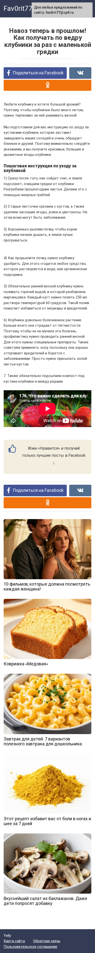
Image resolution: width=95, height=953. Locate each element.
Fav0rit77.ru (22, 8)
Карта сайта (14, 941)
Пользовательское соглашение (30, 946)
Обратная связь (46, 941)
